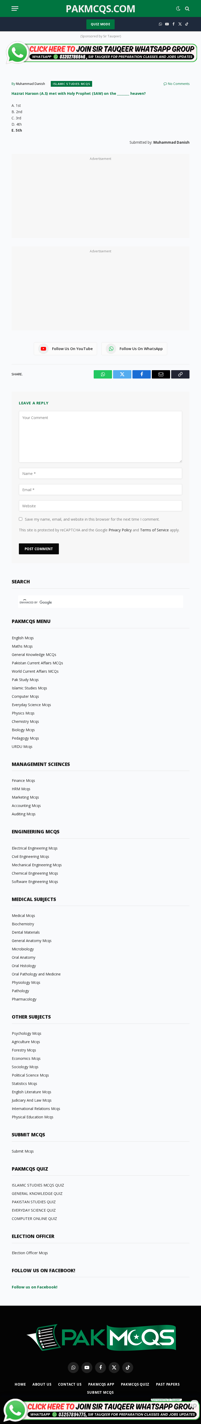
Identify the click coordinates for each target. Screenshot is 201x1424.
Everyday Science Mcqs (31, 704)
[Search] (186, 8)
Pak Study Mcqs (25, 679)
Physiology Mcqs (26, 982)
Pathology (20, 990)
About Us (42, 1384)
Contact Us (70, 1384)
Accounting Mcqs (26, 805)
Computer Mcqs (25, 696)
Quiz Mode (100, 24)
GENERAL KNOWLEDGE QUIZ (37, 1193)
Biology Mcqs (23, 729)
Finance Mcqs (23, 780)
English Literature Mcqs (31, 1091)
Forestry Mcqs (24, 1050)
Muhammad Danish (30, 84)
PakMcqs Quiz (135, 1384)
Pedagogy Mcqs (25, 738)
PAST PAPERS (168, 1384)
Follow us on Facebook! (34, 1286)
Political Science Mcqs (30, 1075)
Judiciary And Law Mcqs (32, 1100)
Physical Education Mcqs (32, 1116)
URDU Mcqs (22, 746)
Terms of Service (154, 529)
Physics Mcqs (23, 713)
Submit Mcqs (23, 1151)
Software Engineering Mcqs (35, 881)
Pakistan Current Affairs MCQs (37, 662)
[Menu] (15, 8)
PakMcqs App (101, 1384)
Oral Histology (24, 965)
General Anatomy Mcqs (32, 940)
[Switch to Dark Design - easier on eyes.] (178, 8)
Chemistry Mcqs (25, 721)
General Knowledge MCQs (34, 654)
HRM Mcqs (21, 788)
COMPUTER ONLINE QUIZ (34, 1218)
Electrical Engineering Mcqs (35, 848)
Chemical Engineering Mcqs (35, 873)
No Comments (178, 84)
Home (20, 1384)
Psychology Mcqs (26, 1033)
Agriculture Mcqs (26, 1041)
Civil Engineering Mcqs (30, 856)
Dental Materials (26, 932)
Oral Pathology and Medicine (36, 974)
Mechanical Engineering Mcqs (37, 864)
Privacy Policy (120, 529)
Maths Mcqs (22, 646)
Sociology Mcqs (25, 1066)
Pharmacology (24, 999)
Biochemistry (23, 923)
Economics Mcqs (26, 1058)
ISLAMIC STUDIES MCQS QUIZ (38, 1185)
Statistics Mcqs (24, 1083)
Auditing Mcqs (24, 813)
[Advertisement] (100, 198)
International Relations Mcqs (36, 1108)
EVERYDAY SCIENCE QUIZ (34, 1210)
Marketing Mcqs (25, 797)
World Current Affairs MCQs (35, 671)
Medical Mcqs (23, 915)
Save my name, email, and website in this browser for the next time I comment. (92, 519)
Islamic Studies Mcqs (71, 84)
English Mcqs (23, 637)
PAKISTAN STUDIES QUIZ (34, 1201)
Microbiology (23, 948)
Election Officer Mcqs (30, 1252)
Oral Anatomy (23, 957)
